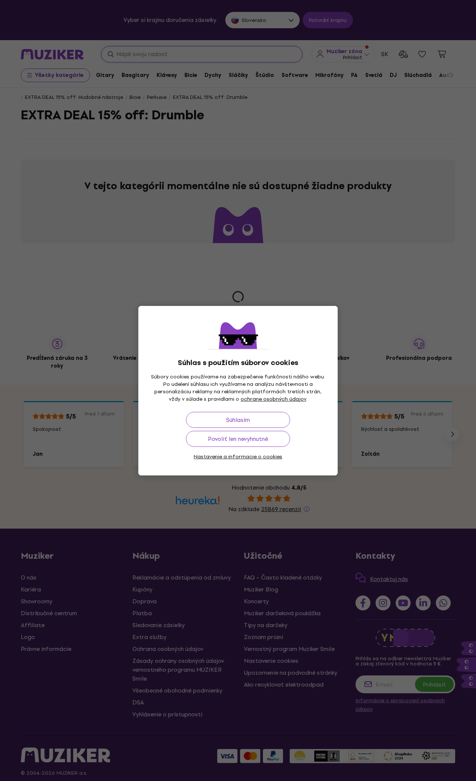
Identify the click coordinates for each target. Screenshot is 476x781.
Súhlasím (238, 420)
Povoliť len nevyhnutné (238, 438)
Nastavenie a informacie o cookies (238, 457)
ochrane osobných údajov (273, 399)
